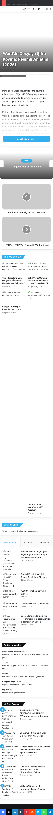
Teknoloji (26, 161)
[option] (26, 163)
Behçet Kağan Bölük (11, 681)
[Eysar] (26, 9)
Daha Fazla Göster (26, 139)
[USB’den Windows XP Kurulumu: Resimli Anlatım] (10, 790)
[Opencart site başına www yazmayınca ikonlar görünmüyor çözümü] (10, 774)
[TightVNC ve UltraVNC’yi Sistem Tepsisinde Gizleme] (11, 580)
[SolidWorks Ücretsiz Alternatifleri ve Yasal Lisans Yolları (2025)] (39, 268)
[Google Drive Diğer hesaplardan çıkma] (13, 297)
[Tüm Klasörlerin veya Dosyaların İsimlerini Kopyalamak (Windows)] (13, 268)
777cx (5, 662)
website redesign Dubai (13, 651)
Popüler (28, 542)
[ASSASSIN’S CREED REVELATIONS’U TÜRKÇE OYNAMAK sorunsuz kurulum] (10, 719)
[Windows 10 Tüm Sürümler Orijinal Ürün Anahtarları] (10, 737)
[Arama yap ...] (39, 10)
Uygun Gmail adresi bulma (26, 166)
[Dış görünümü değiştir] (34, 10)
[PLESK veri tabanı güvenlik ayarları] (11, 594)
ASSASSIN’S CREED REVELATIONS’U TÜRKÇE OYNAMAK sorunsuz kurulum (34, 713)
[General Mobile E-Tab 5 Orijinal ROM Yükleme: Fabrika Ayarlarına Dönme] (10, 754)
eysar (5, 673)
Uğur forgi (7, 689)
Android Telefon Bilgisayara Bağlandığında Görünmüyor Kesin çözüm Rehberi (34, 554)
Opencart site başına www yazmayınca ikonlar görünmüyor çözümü (32, 769)
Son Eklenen (10, 542)
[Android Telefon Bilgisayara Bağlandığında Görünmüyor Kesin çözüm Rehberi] (11, 560)
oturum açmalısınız (30, 531)
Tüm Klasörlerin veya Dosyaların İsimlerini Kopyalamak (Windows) (13, 280)
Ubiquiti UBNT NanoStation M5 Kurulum (35, 507)
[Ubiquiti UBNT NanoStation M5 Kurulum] (39, 396)
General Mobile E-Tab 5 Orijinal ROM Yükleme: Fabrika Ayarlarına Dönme (35, 749)
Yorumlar (44, 542)
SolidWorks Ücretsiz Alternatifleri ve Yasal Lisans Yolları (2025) (38, 280)
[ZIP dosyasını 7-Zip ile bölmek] (11, 607)
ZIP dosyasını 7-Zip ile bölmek (20, 2)
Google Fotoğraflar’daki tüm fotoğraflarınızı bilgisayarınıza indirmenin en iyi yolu (35, 619)
